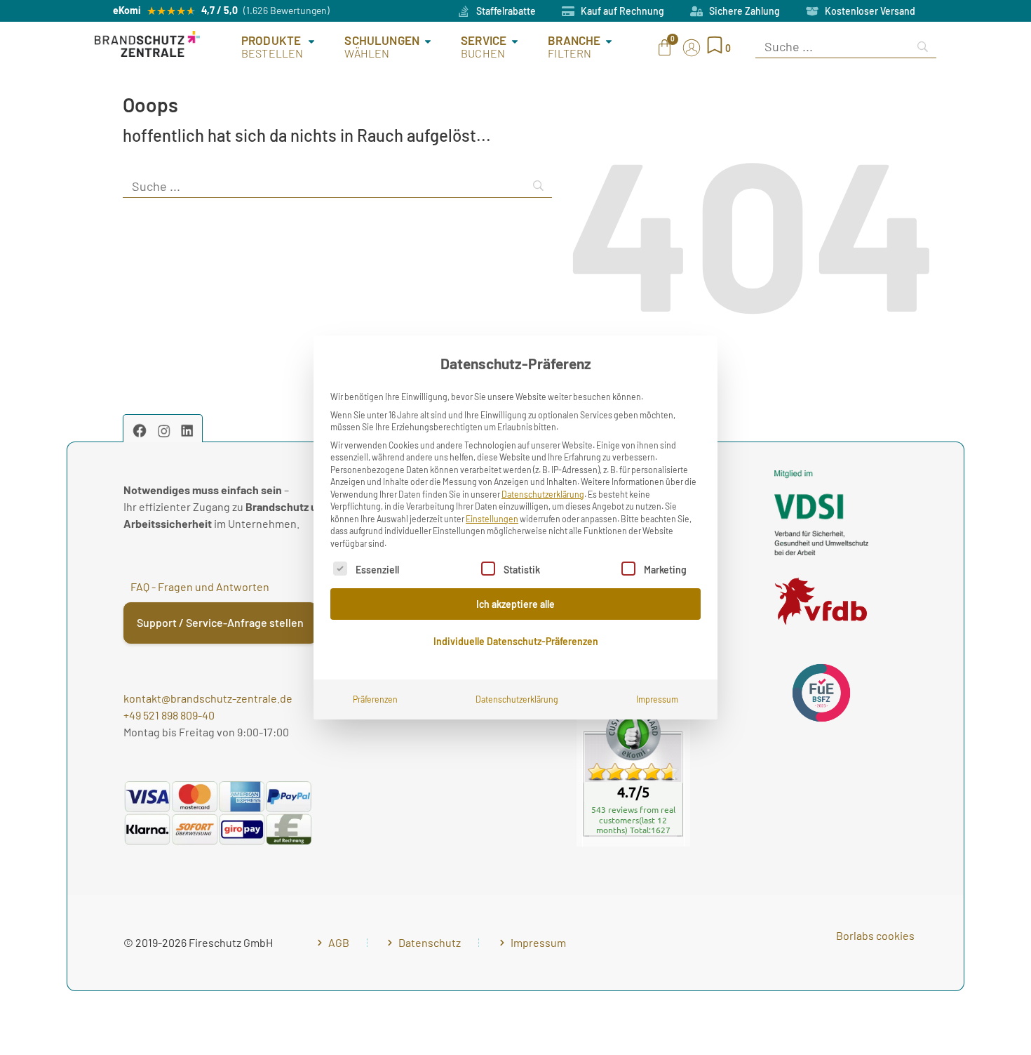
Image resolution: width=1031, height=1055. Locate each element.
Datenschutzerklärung (542, 494)
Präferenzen (375, 699)
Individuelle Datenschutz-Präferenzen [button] (515, 641)
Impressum (657, 699)
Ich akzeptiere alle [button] (515, 604)
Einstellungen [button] (492, 519)
